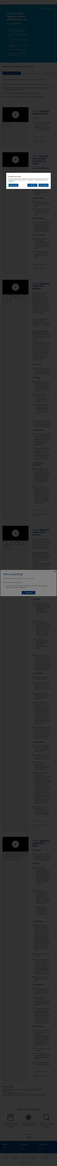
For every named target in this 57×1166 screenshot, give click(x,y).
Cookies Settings (13, 185)
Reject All (32, 185)
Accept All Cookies (43, 185)
